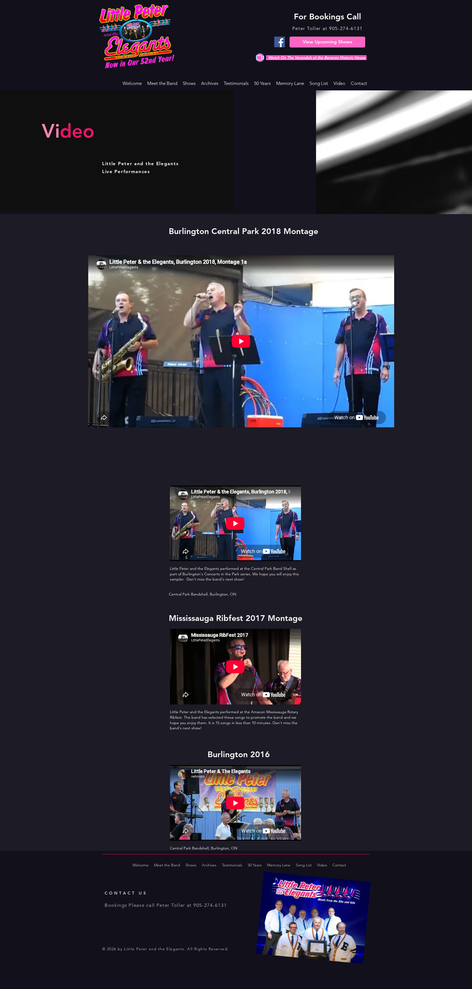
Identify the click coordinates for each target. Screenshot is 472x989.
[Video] (260, 57)
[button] (189, 83)
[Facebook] (279, 42)
